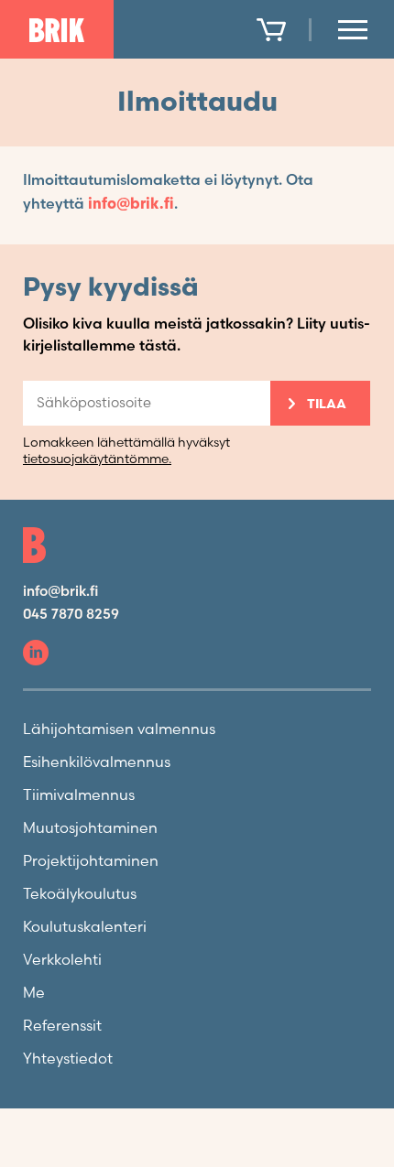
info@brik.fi (131, 204)
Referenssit (62, 1026)
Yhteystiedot (68, 1059)
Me (34, 993)
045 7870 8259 (71, 614)
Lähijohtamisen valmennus (119, 730)
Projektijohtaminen (91, 861)
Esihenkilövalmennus (96, 763)
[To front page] (56, 30)
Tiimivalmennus (79, 796)
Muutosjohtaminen (90, 828)
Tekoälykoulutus (80, 894)
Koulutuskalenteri (85, 927)
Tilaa (326, 404)
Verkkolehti (62, 960)
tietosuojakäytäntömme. (97, 459)
